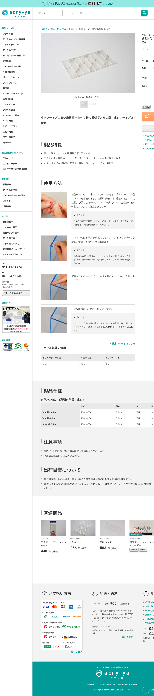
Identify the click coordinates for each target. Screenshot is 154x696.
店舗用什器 (8, 99)
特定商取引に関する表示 (128, 684)
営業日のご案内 (16, 293)
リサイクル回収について (14, 254)
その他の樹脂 (9, 72)
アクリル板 (8, 34)
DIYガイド (7, 201)
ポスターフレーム (11, 77)
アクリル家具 (9, 110)
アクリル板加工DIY (12, 44)
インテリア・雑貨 (11, 115)
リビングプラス (10, 126)
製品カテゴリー (9, 28)
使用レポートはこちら (123, 343)
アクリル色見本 (10, 190)
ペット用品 (8, 121)
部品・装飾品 (9, 137)
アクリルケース (10, 104)
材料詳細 (7, 184)
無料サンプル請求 (11, 233)
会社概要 (91, 684)
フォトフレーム (10, 83)
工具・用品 (8, 132)
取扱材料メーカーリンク (14, 249)
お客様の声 (8, 222)
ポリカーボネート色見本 (14, 195)
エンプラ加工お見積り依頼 (15, 169)
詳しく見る (77, 652)
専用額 (6, 88)
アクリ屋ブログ (10, 238)
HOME (44, 29)
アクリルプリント (11, 50)
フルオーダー (9, 158)
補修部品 (7, 142)
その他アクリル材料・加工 (15, 55)
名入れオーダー (10, 163)
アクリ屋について (11, 244)
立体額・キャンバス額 (13, 93)
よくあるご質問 (10, 227)
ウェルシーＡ (118, 259)
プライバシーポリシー (106, 684)
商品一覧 (55, 29)
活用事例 (7, 206)
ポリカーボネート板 (12, 66)
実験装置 (7, 61)
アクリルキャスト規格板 (14, 39)
